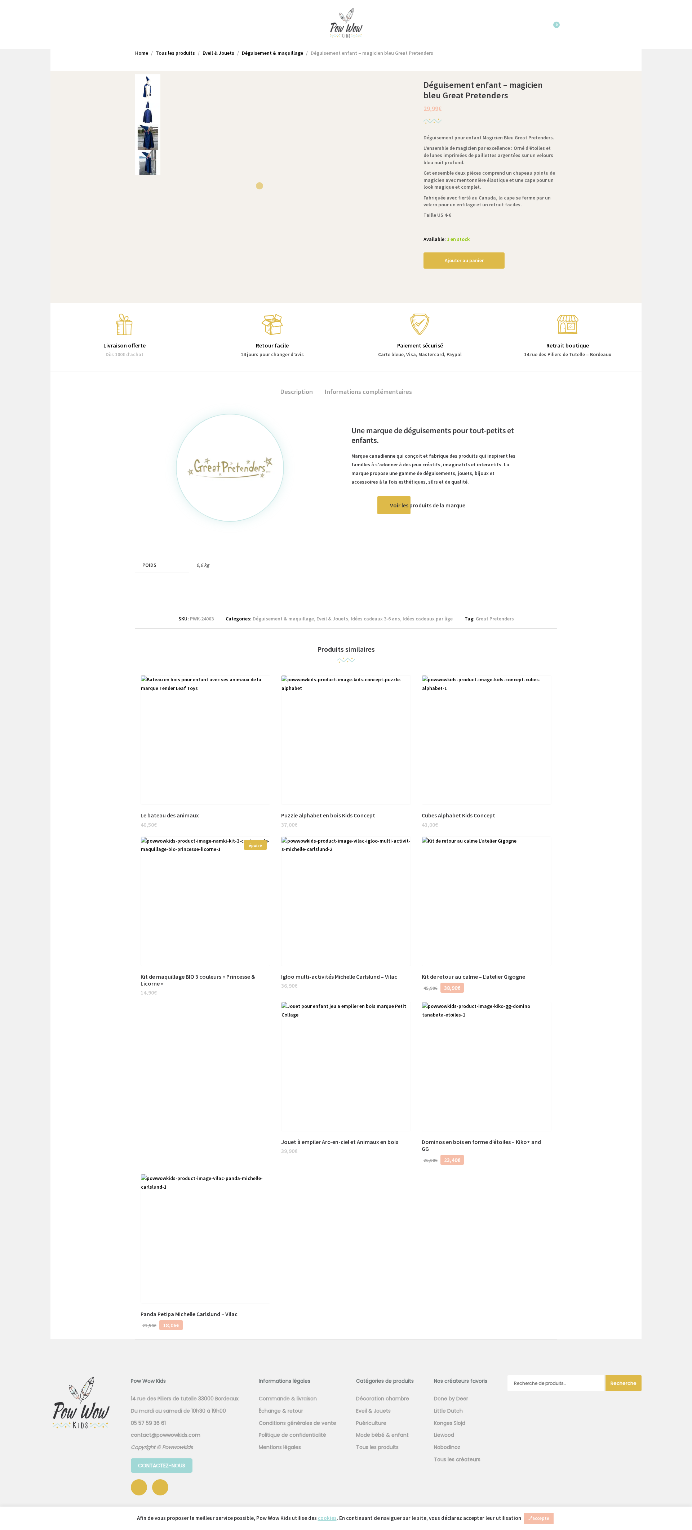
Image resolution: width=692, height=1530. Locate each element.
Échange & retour (281, 1410)
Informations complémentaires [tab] (368, 391)
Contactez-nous (161, 1465)
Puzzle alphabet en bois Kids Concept (328, 815)
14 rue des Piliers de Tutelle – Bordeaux (567, 354)
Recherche (623, 1383)
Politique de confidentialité (292, 1435)
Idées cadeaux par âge (428, 618)
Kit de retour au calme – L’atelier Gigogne (473, 976)
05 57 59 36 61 (148, 1423)
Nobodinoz (447, 1447)
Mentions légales (280, 1447)
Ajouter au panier (464, 260)
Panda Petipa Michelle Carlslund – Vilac (189, 1314)
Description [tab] (296, 391)
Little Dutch (448, 1410)
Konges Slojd (449, 1423)
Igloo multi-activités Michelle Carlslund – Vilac (339, 976)
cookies (327, 1518)
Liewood (444, 1435)
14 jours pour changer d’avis (272, 354)
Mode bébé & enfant (382, 1435)
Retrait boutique (567, 345)
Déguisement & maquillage (283, 618)
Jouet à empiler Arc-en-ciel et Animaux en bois (339, 1141)
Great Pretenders (495, 618)
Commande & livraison (288, 1398)
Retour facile (272, 345)
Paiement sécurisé (420, 345)
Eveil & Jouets (332, 618)
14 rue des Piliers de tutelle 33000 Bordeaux (185, 1398)
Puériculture (371, 1423)
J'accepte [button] (538, 1518)
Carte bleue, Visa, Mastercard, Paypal (420, 354)
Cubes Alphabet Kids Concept (458, 815)
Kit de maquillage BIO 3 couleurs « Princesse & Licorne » (198, 980)
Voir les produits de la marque (427, 505)
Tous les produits (377, 1447)
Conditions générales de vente (297, 1423)
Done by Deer (451, 1398)
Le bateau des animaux (170, 815)
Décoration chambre (382, 1398)
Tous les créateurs (457, 1459)
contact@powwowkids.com (165, 1435)
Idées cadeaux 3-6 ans (375, 618)
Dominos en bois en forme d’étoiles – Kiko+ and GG (481, 1145)
